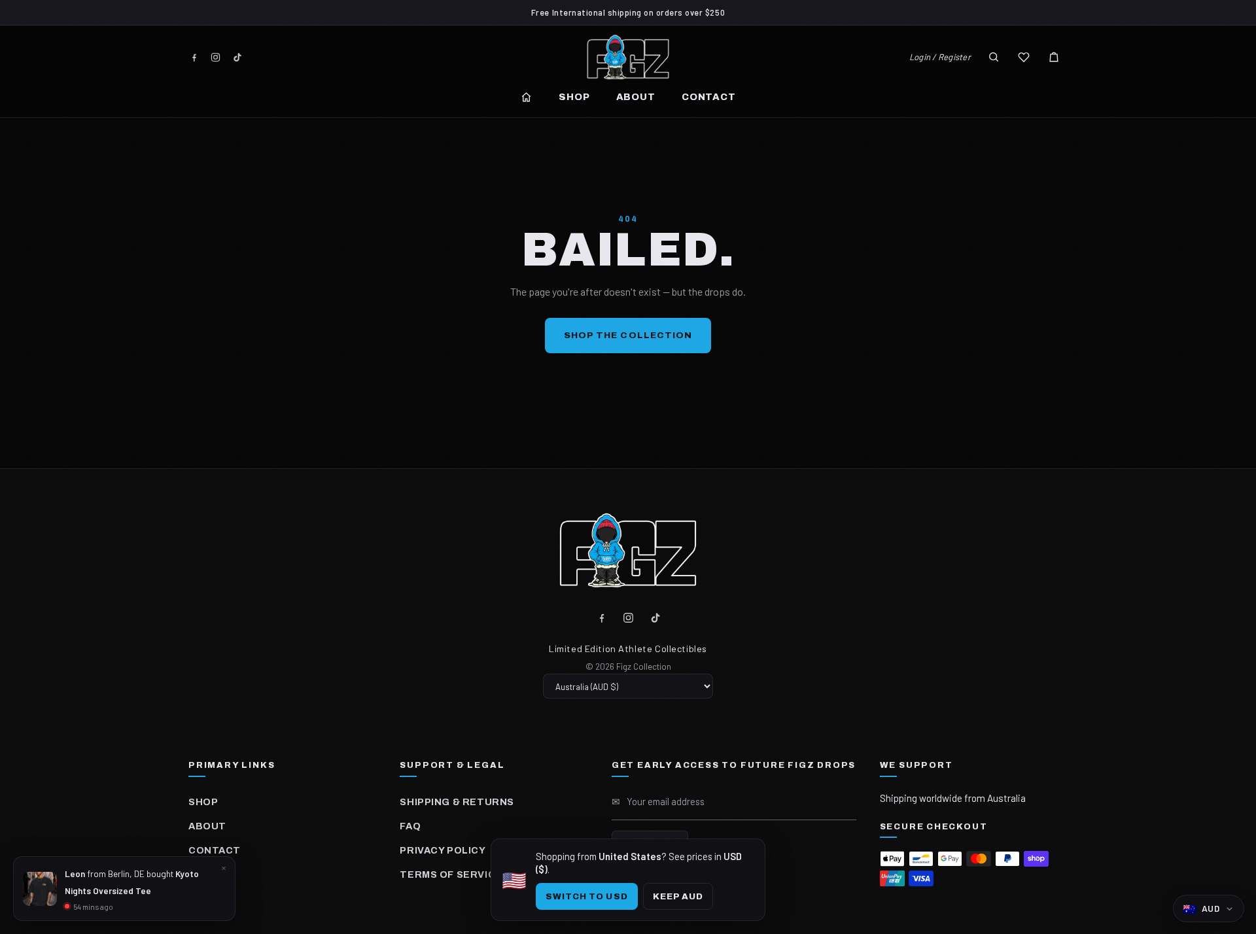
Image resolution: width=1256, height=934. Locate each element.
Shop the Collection (628, 335)
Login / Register (940, 57)
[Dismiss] (224, 868)
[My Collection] (1024, 57)
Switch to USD (587, 896)
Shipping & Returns (457, 802)
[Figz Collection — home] (628, 56)
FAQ (410, 826)
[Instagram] (215, 57)
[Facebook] (194, 57)
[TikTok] (237, 57)
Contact (709, 97)
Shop (574, 97)
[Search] (993, 57)
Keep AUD (678, 896)
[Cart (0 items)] (1054, 57)
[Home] (526, 97)
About (635, 97)
